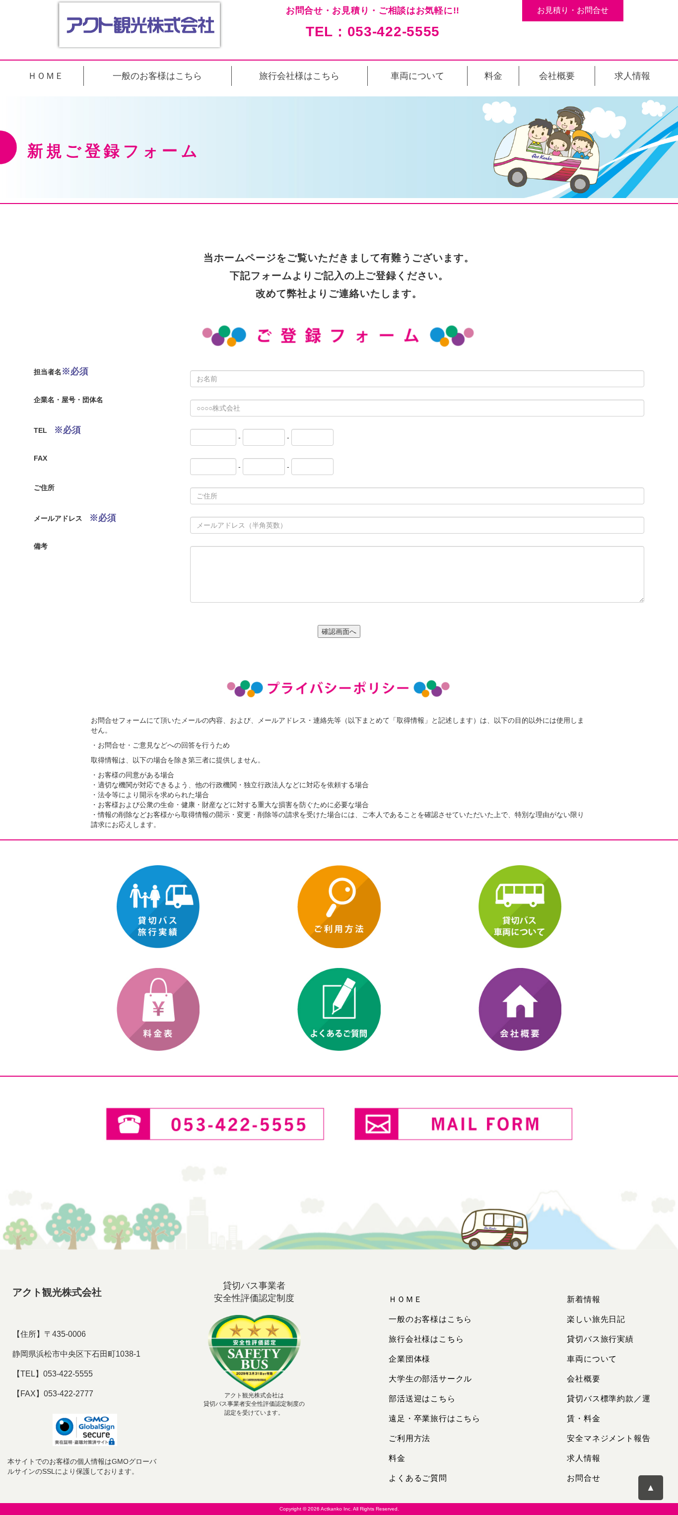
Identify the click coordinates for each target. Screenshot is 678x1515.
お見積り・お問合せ (573, 10)
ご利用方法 (409, 1438)
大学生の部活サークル (430, 1379)
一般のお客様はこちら (157, 76)
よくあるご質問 (418, 1478)
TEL (57, 430)
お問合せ (583, 1478)
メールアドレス (75, 518)
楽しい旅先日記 (596, 1319)
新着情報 (583, 1299)
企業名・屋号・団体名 (68, 400)
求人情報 (632, 76)
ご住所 (44, 487)
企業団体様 (409, 1359)
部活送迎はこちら (422, 1398)
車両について (417, 76)
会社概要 (557, 76)
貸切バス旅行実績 (600, 1339)
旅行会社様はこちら (299, 76)
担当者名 (61, 371)
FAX (40, 458)
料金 (493, 76)
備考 (41, 546)
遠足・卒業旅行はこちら (434, 1418)
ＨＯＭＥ (46, 76)
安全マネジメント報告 (608, 1438)
